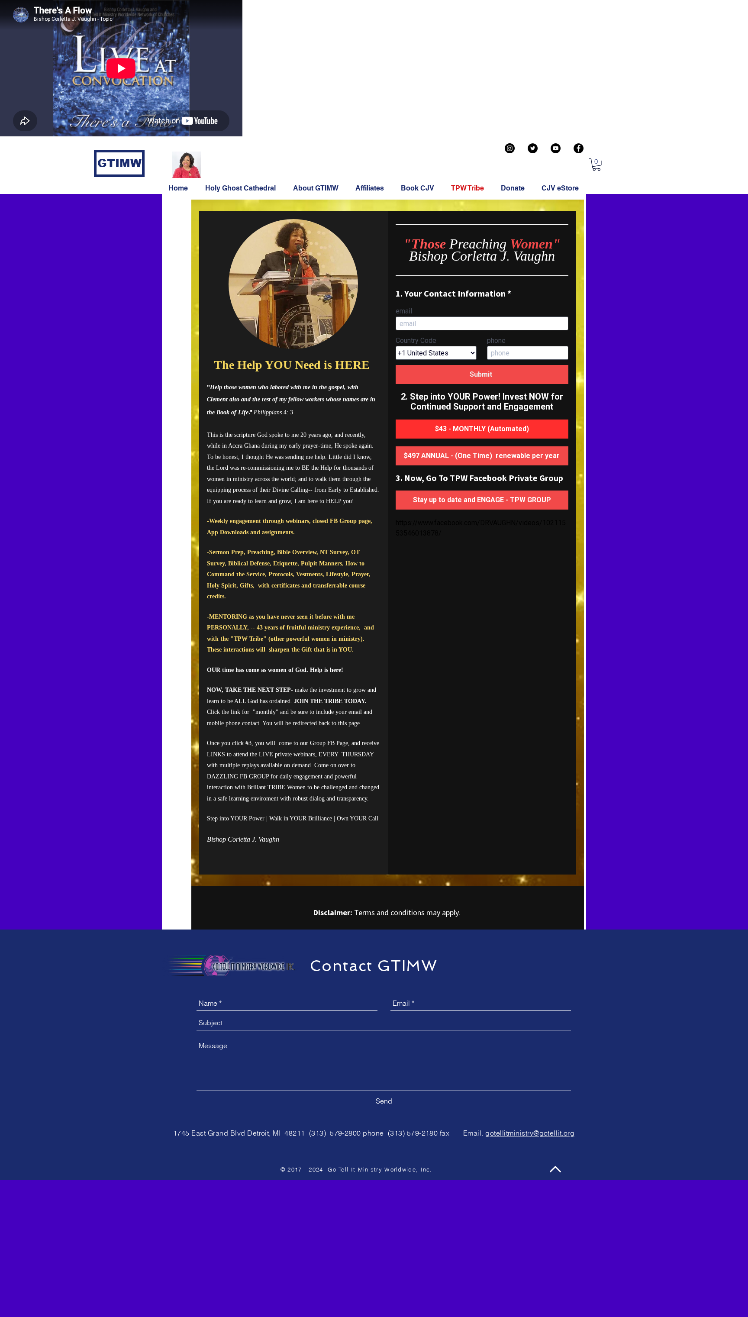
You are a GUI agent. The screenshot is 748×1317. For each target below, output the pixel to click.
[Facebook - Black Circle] (579, 148)
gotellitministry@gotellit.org (529, 1133)
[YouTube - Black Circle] (556, 148)
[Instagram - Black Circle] (510, 148)
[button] (596, 164)
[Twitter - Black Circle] (533, 148)
